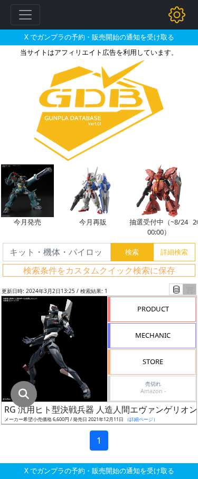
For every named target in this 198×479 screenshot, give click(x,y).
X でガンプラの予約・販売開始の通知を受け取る (99, 37)
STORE (153, 361)
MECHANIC (153, 335)
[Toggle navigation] (25, 14)
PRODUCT (153, 309)
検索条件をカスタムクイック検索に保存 (99, 270)
